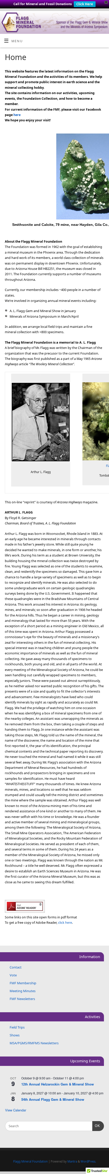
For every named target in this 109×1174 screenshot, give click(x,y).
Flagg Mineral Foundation (30, 1161)
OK (96, 1126)
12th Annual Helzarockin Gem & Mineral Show (57, 1084)
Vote (13, 975)
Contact (16, 967)
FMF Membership (23, 983)
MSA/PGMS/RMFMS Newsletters (34, 1043)
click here (65, 922)
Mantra (72, 1161)
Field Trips (17, 1027)
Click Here (84, 4)
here (17, 115)
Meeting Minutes (22, 991)
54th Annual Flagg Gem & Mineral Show (52, 1099)
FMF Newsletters (22, 998)
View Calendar (15, 1110)
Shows (15, 1035)
